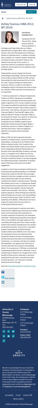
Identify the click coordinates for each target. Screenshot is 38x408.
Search (31, 4)
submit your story (29, 266)
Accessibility (9, 395)
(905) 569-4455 (7, 327)
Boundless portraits (15, 266)
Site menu (30, 11)
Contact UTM (27, 395)
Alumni (3, 12)
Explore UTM (20, 4)
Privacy (18, 395)
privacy (12, 278)
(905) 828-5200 (25, 337)
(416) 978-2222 (25, 332)
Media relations (18, 399)
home (6, 278)
